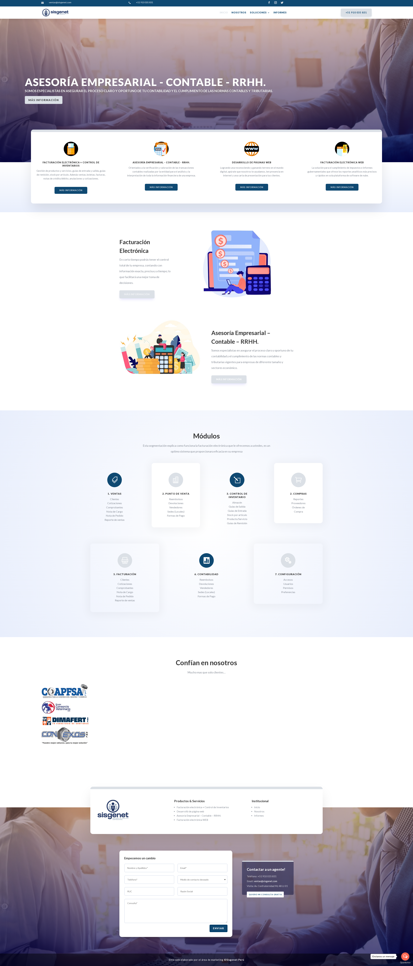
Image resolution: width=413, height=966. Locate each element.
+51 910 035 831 (356, 12)
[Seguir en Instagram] (275, 2)
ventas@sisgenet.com (265, 881)
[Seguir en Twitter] (282, 2)
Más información (43, 114)
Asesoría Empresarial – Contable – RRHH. (199, 815)
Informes (280, 12)
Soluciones (258, 12)
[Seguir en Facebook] (269, 2)
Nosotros (239, 12)
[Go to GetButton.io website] (405, 963)
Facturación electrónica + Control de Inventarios (203, 807)
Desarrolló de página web (190, 811)
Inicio (224, 12)
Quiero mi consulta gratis (265, 894)
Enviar (218, 928)
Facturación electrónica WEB (192, 819)
